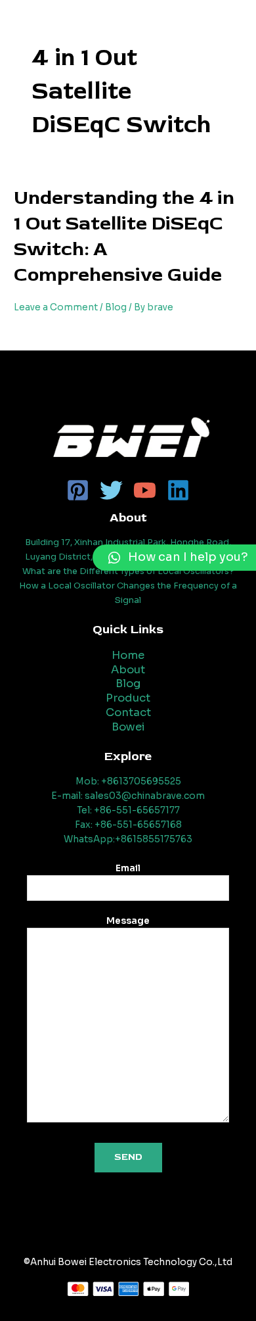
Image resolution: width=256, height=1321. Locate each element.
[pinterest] (77, 490)
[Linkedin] (178, 490)
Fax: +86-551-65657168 (128, 824)
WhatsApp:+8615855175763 (128, 839)
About (128, 670)
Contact (128, 712)
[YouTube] (144, 490)
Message (128, 921)
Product (128, 698)
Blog (116, 307)
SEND (128, 1157)
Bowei (128, 727)
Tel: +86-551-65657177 (128, 810)
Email (128, 868)
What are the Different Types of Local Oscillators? (128, 571)
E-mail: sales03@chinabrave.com (128, 796)
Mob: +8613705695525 (128, 781)
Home (128, 655)
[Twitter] (111, 490)
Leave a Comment (56, 307)
